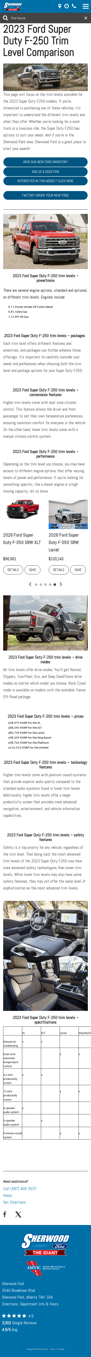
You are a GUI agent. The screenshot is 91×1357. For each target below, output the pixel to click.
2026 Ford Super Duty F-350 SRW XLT (22, 538)
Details (13, 569)
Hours (7, 1195)
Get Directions (14, 1202)
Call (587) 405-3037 (19, 1188)
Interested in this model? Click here (45, 181)
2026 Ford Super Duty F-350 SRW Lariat (64, 542)
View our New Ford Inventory (45, 162)
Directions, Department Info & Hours (30, 1304)
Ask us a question (45, 171)
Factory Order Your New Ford (45, 195)
